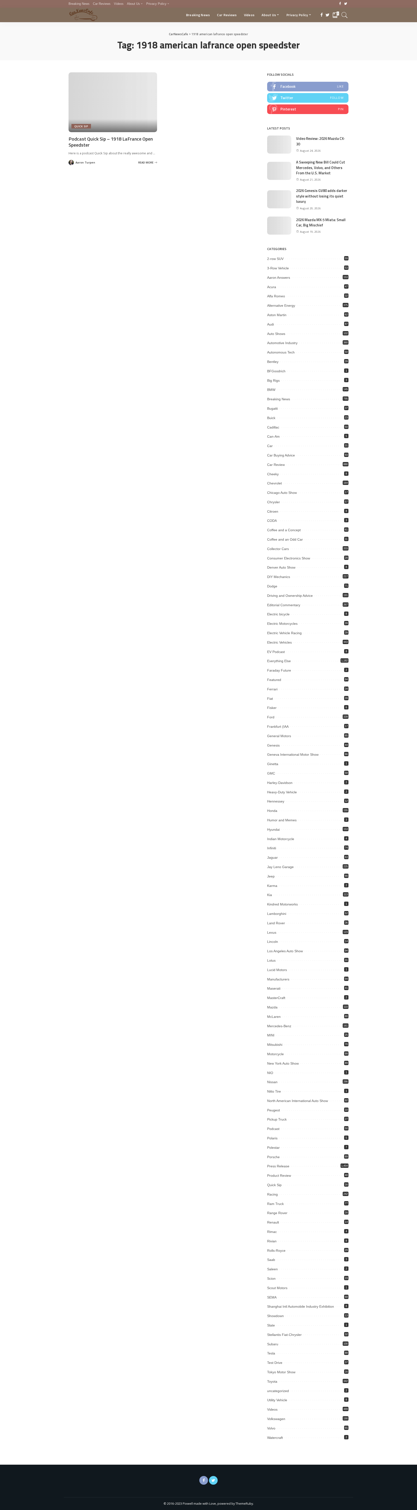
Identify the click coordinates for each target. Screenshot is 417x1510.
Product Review (279, 1175)
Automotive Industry (282, 343)
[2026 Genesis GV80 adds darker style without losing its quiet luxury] (279, 199)
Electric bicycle (278, 614)
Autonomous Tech (281, 352)
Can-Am (273, 436)
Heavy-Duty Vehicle (282, 792)
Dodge (272, 586)
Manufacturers (278, 979)
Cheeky (273, 474)
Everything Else (279, 661)
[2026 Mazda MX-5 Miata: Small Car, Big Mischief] (279, 226)
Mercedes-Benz (279, 1026)
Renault (273, 1222)
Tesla (271, 1353)
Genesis (273, 745)
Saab (271, 1260)
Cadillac (273, 427)
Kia (269, 895)
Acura (271, 287)
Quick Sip (81, 126)
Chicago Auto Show (282, 493)
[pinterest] (307, 109)
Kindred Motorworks (282, 904)
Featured (274, 680)
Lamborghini (276, 914)
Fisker (272, 708)
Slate (271, 1325)
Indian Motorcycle (280, 839)
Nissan (272, 1082)
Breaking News (278, 399)
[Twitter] (345, 4)
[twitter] (307, 98)
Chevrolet (274, 483)
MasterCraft (276, 998)
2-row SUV (275, 259)
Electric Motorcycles (282, 624)
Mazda (272, 1007)
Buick (271, 418)
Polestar (273, 1148)
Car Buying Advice (281, 455)
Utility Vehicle (277, 1400)
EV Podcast (276, 652)
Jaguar (272, 857)
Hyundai (273, 829)
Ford (270, 717)
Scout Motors (277, 1288)
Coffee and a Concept (284, 530)
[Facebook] (340, 4)
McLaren (274, 1017)
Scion (271, 1278)
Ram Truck (275, 1204)
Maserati (273, 988)
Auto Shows (276, 334)
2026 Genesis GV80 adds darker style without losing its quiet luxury (321, 196)
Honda (272, 811)
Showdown (275, 1316)
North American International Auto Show (297, 1101)
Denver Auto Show (281, 567)
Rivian (272, 1241)
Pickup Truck (277, 1119)
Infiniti (271, 848)
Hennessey (275, 801)
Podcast (273, 1129)
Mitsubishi (274, 1045)
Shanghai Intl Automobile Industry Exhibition (300, 1306)
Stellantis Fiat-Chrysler (284, 1335)
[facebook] (307, 86)
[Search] (344, 15)
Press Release (278, 1166)
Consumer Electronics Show (288, 558)
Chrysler (273, 502)
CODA (272, 521)
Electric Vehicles (279, 642)
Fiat (270, 699)
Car (270, 446)
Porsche (273, 1157)
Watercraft (275, 1438)
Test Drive (274, 1363)
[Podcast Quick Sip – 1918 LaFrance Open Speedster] (113, 102)
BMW (271, 390)
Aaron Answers (278, 277)
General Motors (279, 736)
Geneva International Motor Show (293, 754)
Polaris (272, 1138)
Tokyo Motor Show (281, 1372)
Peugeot (273, 1110)
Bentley (272, 362)
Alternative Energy (281, 305)
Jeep (271, 876)
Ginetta (272, 764)
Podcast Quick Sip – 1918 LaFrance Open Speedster (111, 142)
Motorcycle (275, 1054)
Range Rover (277, 1213)
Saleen (272, 1269)
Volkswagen (276, 1419)
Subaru (272, 1344)
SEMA (272, 1297)
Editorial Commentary (283, 605)
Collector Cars (278, 549)
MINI (270, 1035)
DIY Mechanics (278, 577)
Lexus (271, 932)
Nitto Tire (274, 1091)
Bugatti (272, 408)
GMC (271, 773)
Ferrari (272, 689)
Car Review (276, 465)
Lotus (271, 960)
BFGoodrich (276, 371)
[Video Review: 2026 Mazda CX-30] (279, 145)
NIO (270, 1073)
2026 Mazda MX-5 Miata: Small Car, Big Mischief (321, 222)
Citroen (272, 511)
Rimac (272, 1232)
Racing (272, 1194)
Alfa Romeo (276, 296)
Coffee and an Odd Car (285, 539)
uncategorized (278, 1391)
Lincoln (272, 942)
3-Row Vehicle (278, 268)
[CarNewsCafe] (83, 15)
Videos (272, 1409)
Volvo (271, 1428)
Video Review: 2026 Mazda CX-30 (320, 141)
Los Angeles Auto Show (285, 951)
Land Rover (276, 923)
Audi (270, 324)
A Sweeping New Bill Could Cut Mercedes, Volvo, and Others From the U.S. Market (320, 167)
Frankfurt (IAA (278, 726)
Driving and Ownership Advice (290, 596)
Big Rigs (273, 380)
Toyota (272, 1381)
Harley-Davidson (279, 783)
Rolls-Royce (276, 1250)
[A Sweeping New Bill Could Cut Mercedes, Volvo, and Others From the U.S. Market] (279, 171)
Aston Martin (276, 315)
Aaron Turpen (85, 162)
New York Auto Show (283, 1063)
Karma (272, 886)
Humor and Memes (282, 820)
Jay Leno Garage (280, 867)
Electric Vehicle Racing (284, 633)
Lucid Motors (277, 970)
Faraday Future (279, 670)
